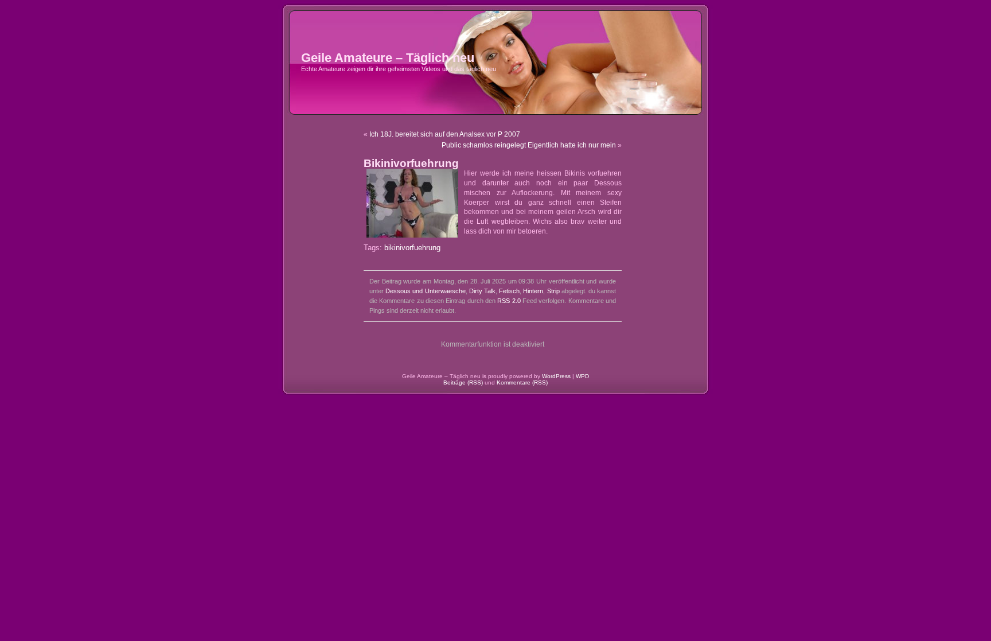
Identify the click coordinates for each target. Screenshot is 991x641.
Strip (553, 291)
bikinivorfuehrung (412, 248)
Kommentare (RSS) (522, 382)
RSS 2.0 (508, 300)
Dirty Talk (482, 291)
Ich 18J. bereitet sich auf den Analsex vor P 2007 (444, 134)
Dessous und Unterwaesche (425, 291)
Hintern (533, 291)
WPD (582, 376)
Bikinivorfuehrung (411, 163)
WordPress (556, 376)
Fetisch (509, 291)
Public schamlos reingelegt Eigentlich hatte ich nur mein (529, 145)
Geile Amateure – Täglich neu (387, 57)
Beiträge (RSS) (463, 382)
